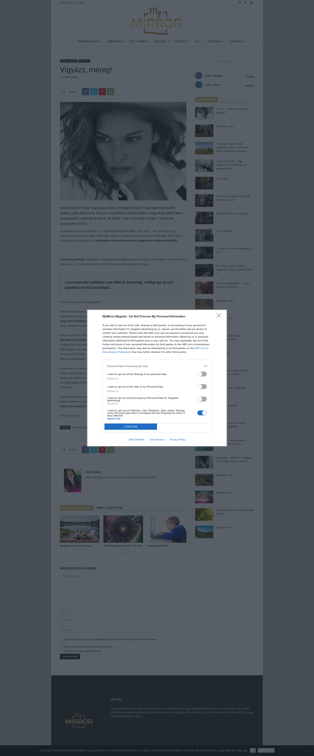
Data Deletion (136, 439)
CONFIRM (131, 426)
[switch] (202, 374)
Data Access (157, 439)
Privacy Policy (178, 439)
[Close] (219, 316)
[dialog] (157, 378)
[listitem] (157, 366)
